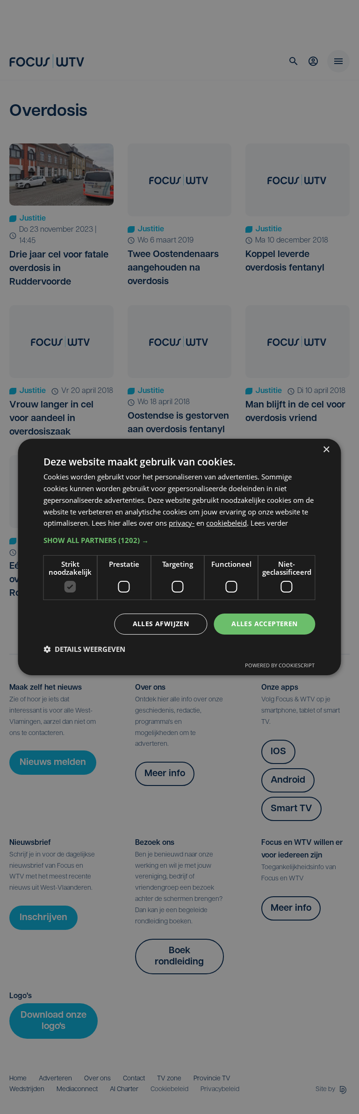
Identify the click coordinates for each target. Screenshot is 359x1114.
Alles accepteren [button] (264, 623)
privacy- (181, 523)
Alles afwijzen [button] (161, 623)
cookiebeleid (226, 523)
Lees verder (269, 523)
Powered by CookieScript (280, 665)
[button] (179, 540)
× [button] (326, 449)
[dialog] (179, 557)
